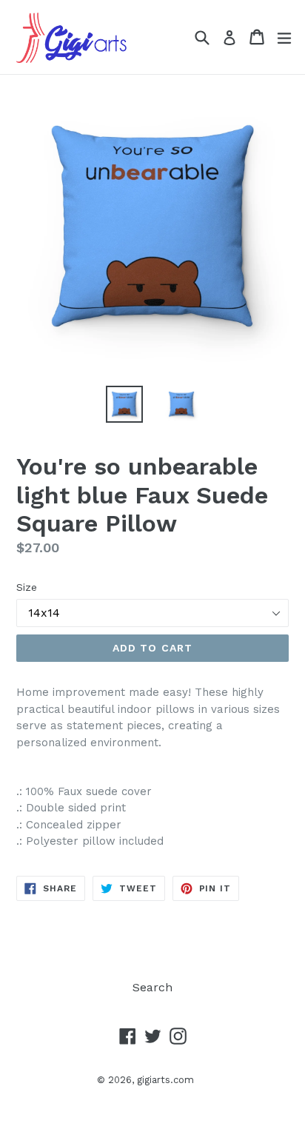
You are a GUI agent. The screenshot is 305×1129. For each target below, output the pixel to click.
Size (26, 587)
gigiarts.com (165, 1079)
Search (152, 987)
